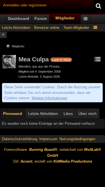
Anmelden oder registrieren (24, 5)
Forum (40, 18)
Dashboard (18, 18)
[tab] (12, 114)
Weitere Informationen (49, 98)
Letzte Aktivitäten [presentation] (43, 113)
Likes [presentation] (68, 113)
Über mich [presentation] (87, 113)
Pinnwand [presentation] (12, 113)
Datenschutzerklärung (19, 139)
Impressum (48, 139)
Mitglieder (64, 18)
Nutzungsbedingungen (77, 139)
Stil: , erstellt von (52, 161)
